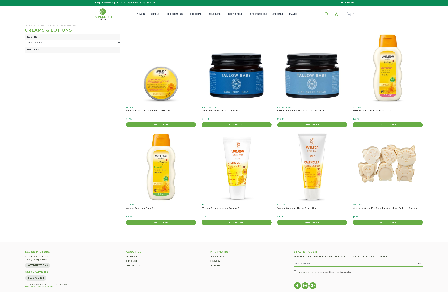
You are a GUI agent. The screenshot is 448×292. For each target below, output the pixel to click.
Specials (277, 14)
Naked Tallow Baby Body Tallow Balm (221, 110)
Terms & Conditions (325, 272)
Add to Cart (161, 124)
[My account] (336, 14)
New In (141, 14)
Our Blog (131, 261)
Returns (215, 265)
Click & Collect (219, 256)
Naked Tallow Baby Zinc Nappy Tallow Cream (300, 110)
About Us (131, 256)
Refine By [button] (33, 50)
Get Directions (38, 265)
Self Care (215, 14)
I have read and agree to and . (323, 272)
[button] (326, 14)
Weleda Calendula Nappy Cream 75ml (297, 208)
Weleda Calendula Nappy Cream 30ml (222, 208)
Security (49, 287)
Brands (292, 14)
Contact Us (133, 265)
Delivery (215, 261)
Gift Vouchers (258, 14)
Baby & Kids (235, 14)
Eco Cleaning (175, 14)
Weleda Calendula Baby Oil (140, 208)
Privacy (41, 287)
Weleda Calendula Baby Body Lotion (372, 110)
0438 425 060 (36, 278)
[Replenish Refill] (103, 14)
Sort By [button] (32, 37)
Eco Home (196, 14)
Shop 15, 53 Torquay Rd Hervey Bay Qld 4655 (125, 3)
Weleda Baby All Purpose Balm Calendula (148, 110)
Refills (154, 14)
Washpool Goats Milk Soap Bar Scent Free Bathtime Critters (385, 208)
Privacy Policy (344, 272)
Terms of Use (30, 287)
